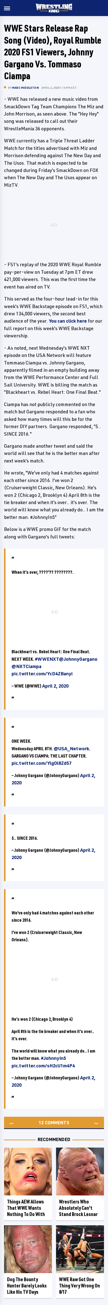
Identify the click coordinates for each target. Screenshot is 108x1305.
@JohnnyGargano (78, 659)
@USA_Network (71, 748)
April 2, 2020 (55, 686)
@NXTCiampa (26, 666)
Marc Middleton (25, 87)
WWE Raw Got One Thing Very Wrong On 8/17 (79, 1285)
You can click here (68, 321)
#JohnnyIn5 (53, 1058)
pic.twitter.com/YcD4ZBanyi (42, 674)
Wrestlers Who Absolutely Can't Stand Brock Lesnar (78, 1207)
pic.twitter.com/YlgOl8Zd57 (42, 763)
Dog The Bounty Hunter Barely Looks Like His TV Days (27, 1285)
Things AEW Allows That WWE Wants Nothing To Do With (26, 1207)
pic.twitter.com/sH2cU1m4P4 (43, 1066)
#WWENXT (47, 659)
